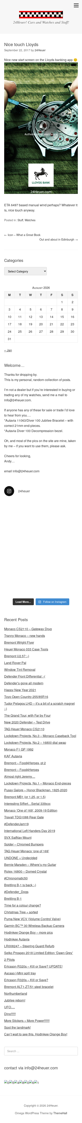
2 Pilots (9, 959)
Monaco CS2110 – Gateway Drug (28, 629)
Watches (30, 220)
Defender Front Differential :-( (24, 676)
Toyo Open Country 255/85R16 (26, 696)
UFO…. (9, 1007)
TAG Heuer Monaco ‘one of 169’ (26, 851)
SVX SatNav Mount (17, 837)
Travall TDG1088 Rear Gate (24, 817)
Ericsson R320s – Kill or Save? (26, 980)
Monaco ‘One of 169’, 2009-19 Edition (30, 810)
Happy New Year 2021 (20, 690)
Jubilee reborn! (14, 1000)
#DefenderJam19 (16, 824)
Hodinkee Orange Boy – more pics (28, 932)
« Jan (8, 350)
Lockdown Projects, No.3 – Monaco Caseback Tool (40, 735)
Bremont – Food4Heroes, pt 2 (25, 763)
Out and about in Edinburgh (58, 239)
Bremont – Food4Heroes (21, 769)
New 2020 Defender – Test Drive (27, 722)
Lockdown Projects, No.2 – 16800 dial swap (35, 742)
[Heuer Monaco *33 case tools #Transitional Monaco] (41, 511)
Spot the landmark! (17, 1027)
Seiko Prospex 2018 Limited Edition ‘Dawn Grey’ (38, 952)
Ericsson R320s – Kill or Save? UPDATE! (33, 966)
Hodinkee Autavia (16, 939)
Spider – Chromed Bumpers (24, 844)
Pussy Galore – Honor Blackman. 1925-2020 (35, 790)
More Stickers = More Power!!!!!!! (27, 1020)
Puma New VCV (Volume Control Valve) (32, 919)
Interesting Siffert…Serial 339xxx (27, 803)
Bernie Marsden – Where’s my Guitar (30, 864)
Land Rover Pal (15, 662)
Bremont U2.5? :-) (16, 656)
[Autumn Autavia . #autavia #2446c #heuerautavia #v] (41, 549)
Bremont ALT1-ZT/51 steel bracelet (28, 986)
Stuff (20, 220)
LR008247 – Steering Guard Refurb (29, 946)
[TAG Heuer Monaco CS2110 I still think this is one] (41, 577)
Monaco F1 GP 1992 (18, 749)
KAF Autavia (13, 756)
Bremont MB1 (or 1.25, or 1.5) (25, 796)
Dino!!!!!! (10, 1013)
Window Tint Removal (19, 669)
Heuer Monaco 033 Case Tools (26, 649)
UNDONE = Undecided (20, 858)
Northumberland (15, 993)
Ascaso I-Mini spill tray (20, 973)
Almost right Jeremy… (19, 776)
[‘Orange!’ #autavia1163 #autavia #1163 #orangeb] (41, 531)
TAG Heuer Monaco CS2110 (24, 729)
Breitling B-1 (13, 898)
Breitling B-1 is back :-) (20, 885)
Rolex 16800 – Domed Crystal (25, 871)
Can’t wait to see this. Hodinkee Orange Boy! (35, 1034)
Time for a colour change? (22, 905)
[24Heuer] (41, 14)
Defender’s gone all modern (23, 683)
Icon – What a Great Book (22, 235)
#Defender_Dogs (16, 891)
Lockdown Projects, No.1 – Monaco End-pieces (37, 783)
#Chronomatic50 (16, 878)
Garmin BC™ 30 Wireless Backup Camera (34, 925)
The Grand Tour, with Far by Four (27, 715)
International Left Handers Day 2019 (29, 830)
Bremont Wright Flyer (19, 642)
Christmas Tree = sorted (21, 912)
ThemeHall (60, 1113)
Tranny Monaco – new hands (24, 635)
